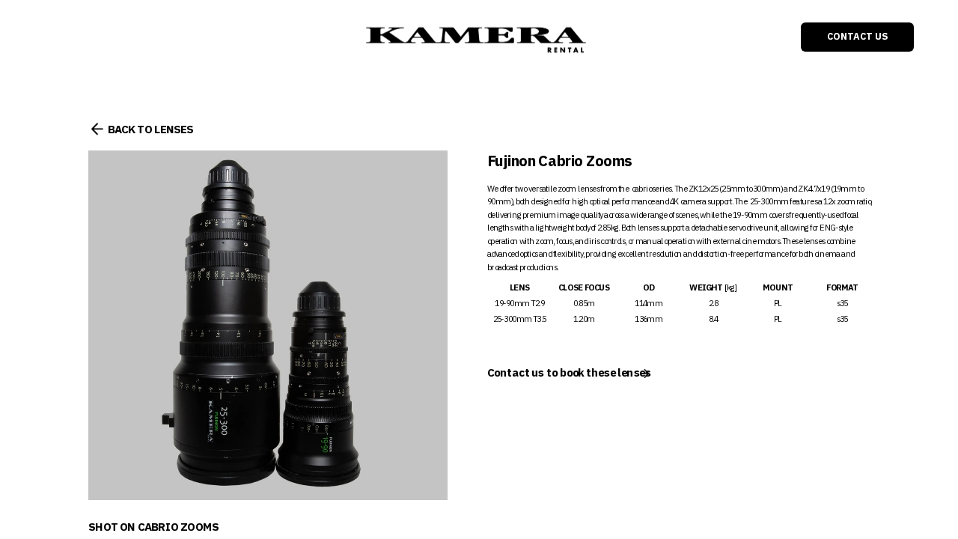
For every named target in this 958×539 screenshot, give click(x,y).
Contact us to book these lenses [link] (569, 372)
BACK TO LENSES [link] (150, 129)
